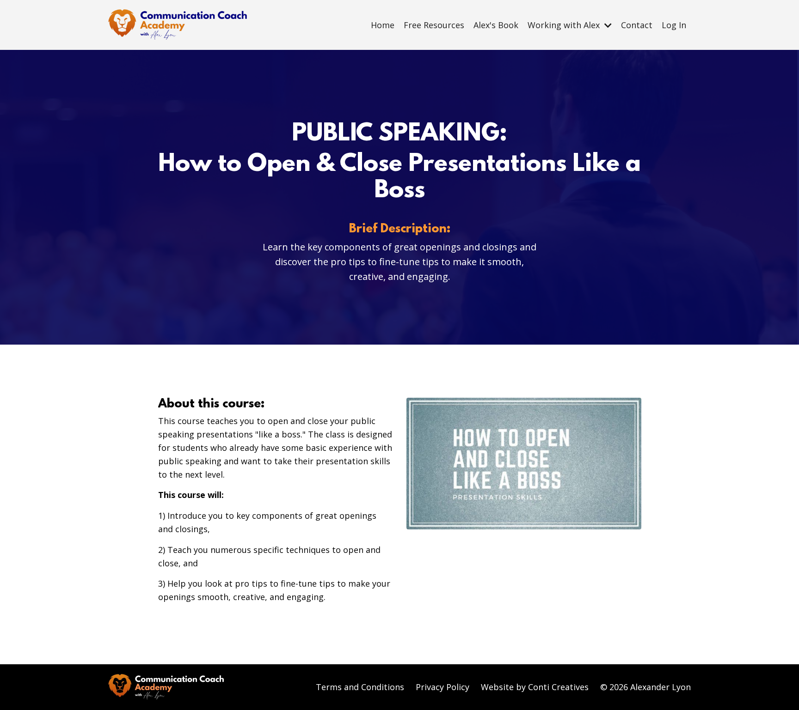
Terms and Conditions (360, 686)
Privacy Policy (442, 686)
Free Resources (434, 24)
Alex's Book (495, 24)
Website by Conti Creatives (535, 686)
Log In (674, 24)
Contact (636, 24)
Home (382, 24)
